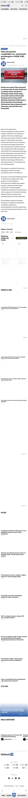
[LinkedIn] (15, 778)
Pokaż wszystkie (18, 232)
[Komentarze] (14, 790)
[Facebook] (9, 778)
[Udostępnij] (25, 790)
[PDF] (12, 224)
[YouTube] (19, 778)
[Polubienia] (2, 790)
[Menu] (26, 5)
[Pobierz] (23, 65)
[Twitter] (12, 778)
